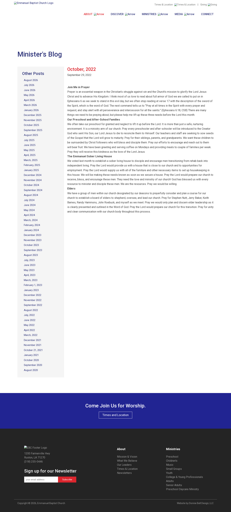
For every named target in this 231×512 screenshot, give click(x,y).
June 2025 (29, 145)
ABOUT (89, 14)
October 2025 (31, 125)
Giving (204, 4)
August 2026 (31, 80)
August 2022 (31, 310)
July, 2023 (29, 260)
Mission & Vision (127, 456)
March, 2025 (30, 160)
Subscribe (67, 479)
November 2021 (32, 345)
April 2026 (29, 100)
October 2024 (31, 185)
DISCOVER (118, 14)
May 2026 (29, 95)
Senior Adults (174, 485)
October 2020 (31, 360)
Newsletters (124, 473)
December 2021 (32, 340)
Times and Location (115, 415)
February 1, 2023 (33, 285)
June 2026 (29, 90)
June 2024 (29, 205)
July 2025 (29, 140)
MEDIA (179, 14)
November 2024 (32, 180)
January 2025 (31, 170)
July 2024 (29, 200)
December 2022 (32, 295)
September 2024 (33, 190)
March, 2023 (30, 280)
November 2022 (32, 300)
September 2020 (33, 365)
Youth (169, 473)
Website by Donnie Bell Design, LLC (195, 503)
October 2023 (31, 245)
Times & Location (164, 4)
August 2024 (31, 195)
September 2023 (33, 250)
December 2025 (32, 115)
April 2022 (29, 330)
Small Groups (174, 468)
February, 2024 (32, 225)
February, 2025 (32, 165)
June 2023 (29, 265)
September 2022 (33, 305)
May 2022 (29, 325)
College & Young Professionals (184, 477)
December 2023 (32, 235)
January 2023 (31, 290)
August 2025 (31, 135)
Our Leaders (124, 464)
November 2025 (32, 120)
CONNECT (207, 14)
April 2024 (29, 215)
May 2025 (29, 150)
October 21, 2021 (33, 350)
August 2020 (31, 370)
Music (169, 464)
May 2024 (29, 210)
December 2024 (32, 175)
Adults (170, 481)
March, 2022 (30, 335)
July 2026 (29, 85)
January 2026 (31, 110)
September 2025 (33, 130)
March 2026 (30, 105)
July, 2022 (29, 315)
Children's (171, 460)
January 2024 (31, 230)
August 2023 (31, 255)
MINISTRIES (150, 14)
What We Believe (127, 460)
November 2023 (32, 240)
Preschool (172, 456)
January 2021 (31, 355)
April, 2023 (29, 275)
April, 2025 (29, 155)
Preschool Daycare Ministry (182, 489)
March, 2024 (30, 220)
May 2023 (29, 270)
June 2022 (29, 320)
